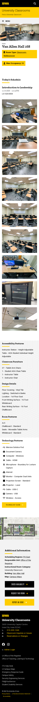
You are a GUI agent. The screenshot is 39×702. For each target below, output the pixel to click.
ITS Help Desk (7, 666)
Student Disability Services (12, 685)
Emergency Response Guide (12, 672)
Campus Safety (8, 675)
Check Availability (18, 584)
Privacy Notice (6, 694)
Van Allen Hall (18, 573)
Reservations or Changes (17, 636)
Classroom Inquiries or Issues (19, 633)
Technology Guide (13, 505)
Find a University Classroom (11, 15)
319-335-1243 (12, 630)
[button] (35, 3)
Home (4, 43)
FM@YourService (8, 681)
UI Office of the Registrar (11, 656)
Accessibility (6, 696)
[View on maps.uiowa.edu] (19, 519)
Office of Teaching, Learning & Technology (18, 659)
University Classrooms (16, 10)
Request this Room (18, 593)
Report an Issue (18, 602)
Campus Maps (16, 577)
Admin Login (9, 649)
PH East (26, 557)
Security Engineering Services (13, 678)
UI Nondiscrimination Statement (21, 694)
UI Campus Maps (8, 669)
